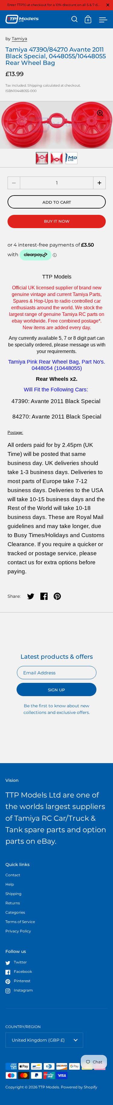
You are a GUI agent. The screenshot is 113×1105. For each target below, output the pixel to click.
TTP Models (48, 1087)
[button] (99, 183)
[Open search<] (74, 19)
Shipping (34, 85)
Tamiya (19, 38)
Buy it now (57, 221)
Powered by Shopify (79, 1087)
